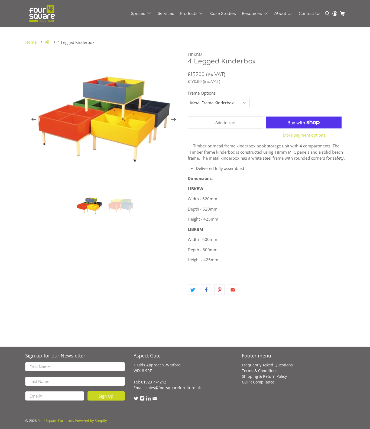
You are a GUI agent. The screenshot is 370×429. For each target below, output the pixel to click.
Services (166, 14)
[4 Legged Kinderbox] (103, 119)
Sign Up (106, 396)
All (47, 42)
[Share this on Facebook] (206, 290)
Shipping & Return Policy (264, 376)
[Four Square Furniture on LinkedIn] (148, 399)
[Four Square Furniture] (41, 13)
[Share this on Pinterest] (220, 290)
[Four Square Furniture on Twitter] (136, 399)
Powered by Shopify (91, 420)
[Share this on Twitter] (193, 290)
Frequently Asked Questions (267, 364)
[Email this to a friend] (233, 290)
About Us (283, 14)
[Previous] (34, 119)
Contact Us (309, 14)
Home (31, 42)
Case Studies (223, 14)
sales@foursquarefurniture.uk (173, 387)
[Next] (174, 119)
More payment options (304, 135)
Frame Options (202, 93)
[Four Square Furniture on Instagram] (142, 399)
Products (188, 14)
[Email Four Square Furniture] (154, 399)
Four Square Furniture (55, 420)
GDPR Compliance (258, 382)
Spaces (138, 14)
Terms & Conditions (260, 370)
